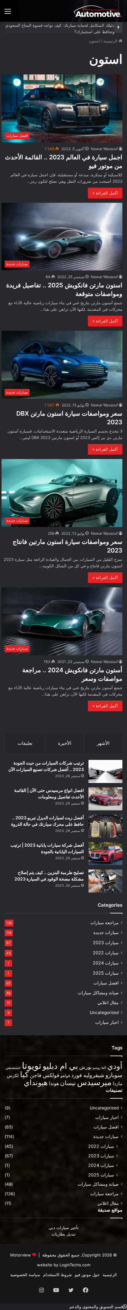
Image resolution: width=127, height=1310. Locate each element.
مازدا (117, 1083)
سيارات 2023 (106, 942)
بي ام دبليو (60, 1066)
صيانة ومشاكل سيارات (98, 992)
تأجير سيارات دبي (64, 1227)
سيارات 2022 (106, 952)
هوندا (54, 1083)
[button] (98, 1306)
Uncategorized (104, 1012)
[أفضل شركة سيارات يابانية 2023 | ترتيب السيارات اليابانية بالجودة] (105, 853)
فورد (76, 1075)
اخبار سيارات (107, 1022)
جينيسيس (13, 1067)
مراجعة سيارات (104, 922)
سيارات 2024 (106, 962)
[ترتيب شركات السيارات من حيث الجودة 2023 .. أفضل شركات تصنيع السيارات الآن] (105, 771)
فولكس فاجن (44, 1075)
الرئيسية (111, 40)
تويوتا (31, 1065)
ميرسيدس (94, 1082)
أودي (114, 1066)
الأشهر (103, 743)
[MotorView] (97, 11)
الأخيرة (64, 743)
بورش (85, 1067)
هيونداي (36, 1082)
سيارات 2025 (106, 973)
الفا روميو (99, 1068)
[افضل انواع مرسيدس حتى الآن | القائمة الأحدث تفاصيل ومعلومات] (105, 798)
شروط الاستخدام (57, 1274)
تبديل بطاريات (63, 1234)
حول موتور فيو (87, 1274)
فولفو (65, 1075)
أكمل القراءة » (105, 192)
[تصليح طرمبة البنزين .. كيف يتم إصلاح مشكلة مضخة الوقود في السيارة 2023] (105, 881)
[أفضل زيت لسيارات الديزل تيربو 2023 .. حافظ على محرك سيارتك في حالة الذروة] (105, 826)
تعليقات (25, 743)
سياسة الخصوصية (25, 1274)
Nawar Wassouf (104, 148)
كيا (24, 1074)
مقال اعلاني (108, 1002)
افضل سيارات (106, 983)
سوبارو (113, 1075)
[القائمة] (8, 13)
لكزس (13, 1075)
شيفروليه (93, 1075)
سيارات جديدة (106, 932)
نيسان (68, 1083)
